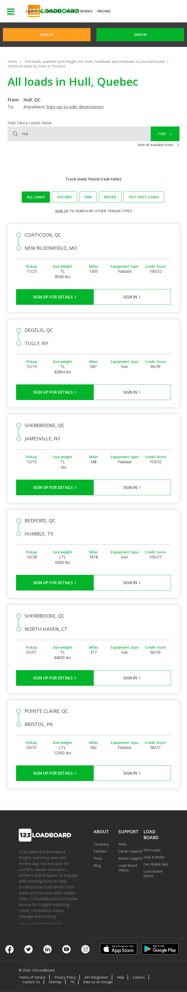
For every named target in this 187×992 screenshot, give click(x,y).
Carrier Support (130, 851)
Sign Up (46, 34)
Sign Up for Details (53, 297)
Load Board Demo (152, 873)
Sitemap (55, 982)
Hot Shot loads (144, 197)
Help (120, 977)
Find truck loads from (29, 123)
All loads (36, 197)
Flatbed (64, 197)
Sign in (140, 34)
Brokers (54, 11)
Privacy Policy (65, 977)
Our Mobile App (155, 864)
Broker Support (130, 858)
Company (101, 844)
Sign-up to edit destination (74, 107)
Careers (139, 977)
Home (12, 61)
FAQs (122, 844)
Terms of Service (32, 977)
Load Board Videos (127, 867)
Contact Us (31, 982)
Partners (100, 851)
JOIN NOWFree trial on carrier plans (149, 12)
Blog (97, 865)
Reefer (110, 197)
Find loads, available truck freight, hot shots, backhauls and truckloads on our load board (94, 61)
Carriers (33, 11)
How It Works (79, 11)
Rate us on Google (98, 982)
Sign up (61, 211)
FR (72, 982)
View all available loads (155, 144)
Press (98, 858)
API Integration (96, 977)
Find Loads (152, 850)
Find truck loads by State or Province (36, 66)
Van (88, 197)
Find (162, 134)
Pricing (104, 11)
